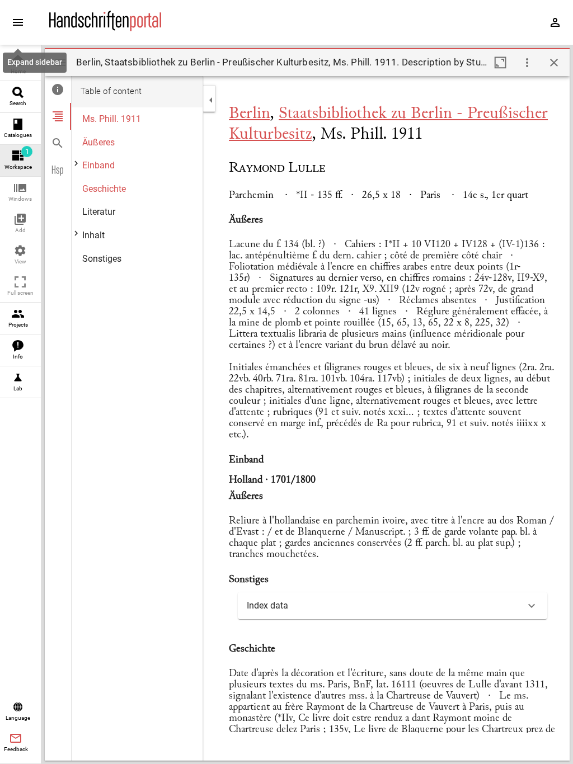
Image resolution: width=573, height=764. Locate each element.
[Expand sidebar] (17, 22)
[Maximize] (500, 62)
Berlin (249, 114)
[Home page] (105, 28)
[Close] (554, 62)
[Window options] (527, 62)
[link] (20, 65)
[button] (20, 193)
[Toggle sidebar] (60, 62)
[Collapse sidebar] (211, 100)
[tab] (58, 89)
